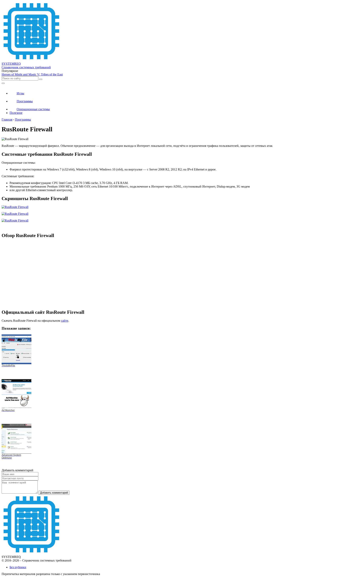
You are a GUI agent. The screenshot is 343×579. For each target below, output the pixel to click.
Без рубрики (18, 567)
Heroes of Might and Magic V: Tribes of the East (32, 74)
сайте (64, 320)
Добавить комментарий (54, 492)
